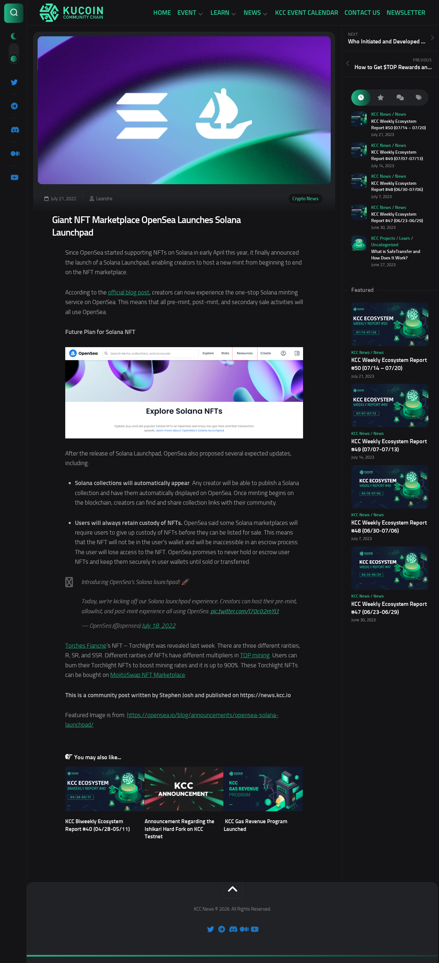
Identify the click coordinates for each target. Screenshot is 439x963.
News (252, 12)
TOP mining (255, 655)
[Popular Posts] (380, 98)
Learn (220, 12)
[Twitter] (13, 82)
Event (186, 12)
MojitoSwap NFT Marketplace (147, 675)
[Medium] (13, 153)
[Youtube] (13, 177)
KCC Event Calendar (306, 12)
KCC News (381, 114)
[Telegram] (13, 106)
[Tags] (418, 98)
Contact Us (362, 12)
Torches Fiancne (85, 645)
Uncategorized (385, 245)
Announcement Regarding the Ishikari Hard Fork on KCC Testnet (179, 829)
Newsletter (406, 12)
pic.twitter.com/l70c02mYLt (245, 611)
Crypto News (305, 199)
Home (162, 12)
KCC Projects (383, 238)
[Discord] (13, 129)
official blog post (128, 292)
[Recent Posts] (361, 98)
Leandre (104, 199)
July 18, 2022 (158, 625)
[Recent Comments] (399, 98)
